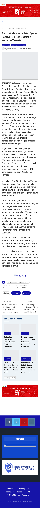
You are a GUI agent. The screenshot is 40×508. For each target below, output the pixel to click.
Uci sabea (33, 288)
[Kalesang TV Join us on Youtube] (23, 421)
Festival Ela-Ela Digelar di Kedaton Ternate (17, 282)
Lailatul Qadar (23, 285)
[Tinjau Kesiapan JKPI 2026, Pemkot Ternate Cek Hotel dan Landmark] (11, 329)
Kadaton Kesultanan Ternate (10, 285)
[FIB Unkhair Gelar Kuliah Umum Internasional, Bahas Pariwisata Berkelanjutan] (28, 355)
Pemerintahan (15, 45)
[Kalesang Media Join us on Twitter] (16, 421)
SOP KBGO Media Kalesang (18, 495)
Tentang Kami (24, 489)
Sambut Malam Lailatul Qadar (20, 288)
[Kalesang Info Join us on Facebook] (8, 421)
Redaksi (10, 489)
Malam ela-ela (6, 288)
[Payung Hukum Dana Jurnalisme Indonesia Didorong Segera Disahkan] (28, 329)
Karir (29, 492)
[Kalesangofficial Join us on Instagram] (31, 421)
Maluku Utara (6, 45)
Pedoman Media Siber (13, 492)
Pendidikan (26, 359)
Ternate (23, 45)
